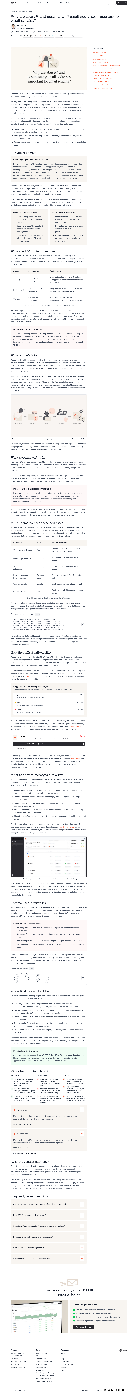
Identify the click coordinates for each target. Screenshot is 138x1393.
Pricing (68, 3)
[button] (47, 1071)
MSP (61, 3)
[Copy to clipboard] (83, 624)
